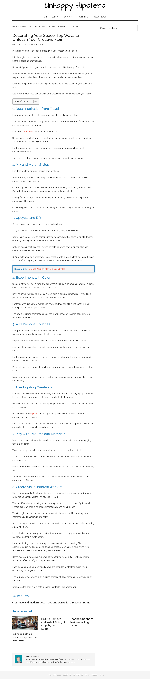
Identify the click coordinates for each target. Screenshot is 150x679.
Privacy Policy (91, 675)
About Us (67, 675)
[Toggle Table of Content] (34, 101)
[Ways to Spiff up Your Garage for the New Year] (25, 629)
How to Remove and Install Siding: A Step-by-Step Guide (53, 623)
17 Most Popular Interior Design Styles (46, 269)
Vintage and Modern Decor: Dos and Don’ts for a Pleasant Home (52, 602)
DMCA (102, 675)
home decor (28, 131)
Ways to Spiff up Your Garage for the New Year (24, 637)
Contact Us (78, 675)
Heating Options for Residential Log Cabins (82, 622)
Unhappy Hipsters (75, 7)
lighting (33, 413)
